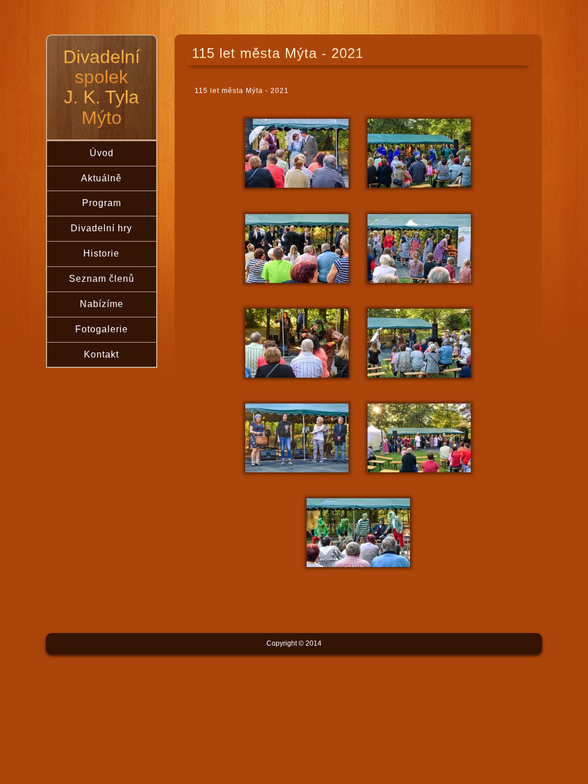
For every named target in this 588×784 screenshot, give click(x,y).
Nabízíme (101, 304)
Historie (101, 253)
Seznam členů (101, 279)
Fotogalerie (101, 329)
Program (101, 203)
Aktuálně (101, 178)
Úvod (102, 153)
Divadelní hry (101, 228)
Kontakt (101, 354)
